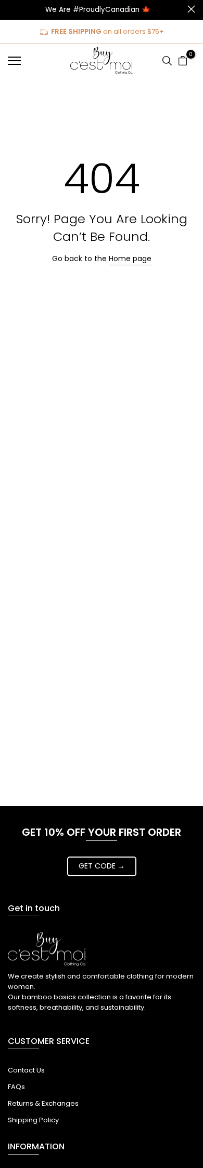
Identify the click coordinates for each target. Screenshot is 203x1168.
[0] (182, 60)
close (191, 9)
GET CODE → (102, 866)
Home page (130, 258)
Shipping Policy (33, 1120)
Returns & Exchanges (43, 1103)
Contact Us (26, 1070)
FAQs (16, 1087)
